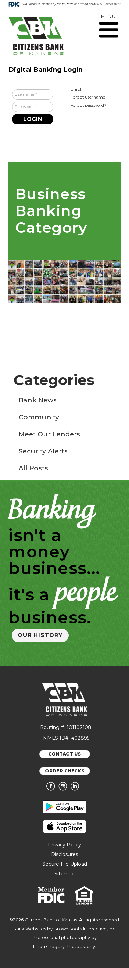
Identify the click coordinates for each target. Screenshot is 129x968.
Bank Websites (29, 928)
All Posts (33, 468)
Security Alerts (43, 451)
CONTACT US (64, 754)
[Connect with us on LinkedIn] (77, 789)
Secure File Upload (64, 864)
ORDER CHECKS (64, 770)
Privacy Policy (64, 845)
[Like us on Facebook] (52, 789)
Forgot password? (88, 105)
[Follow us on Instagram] (64, 789)
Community (39, 417)
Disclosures (64, 854)
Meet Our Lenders (49, 434)
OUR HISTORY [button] (40, 635)
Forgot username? (89, 97)
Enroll (76, 89)
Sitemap (64, 874)
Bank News (38, 400)
